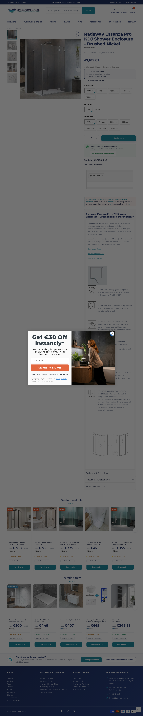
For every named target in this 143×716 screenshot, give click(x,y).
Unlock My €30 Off (49, 367)
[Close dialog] (112, 334)
